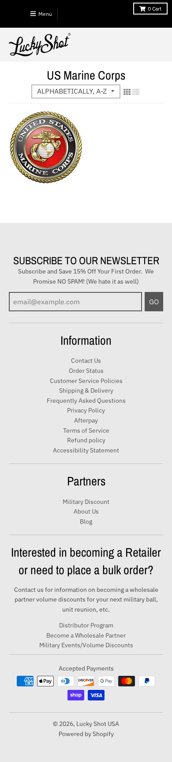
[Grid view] (127, 92)
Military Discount (86, 502)
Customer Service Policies (86, 381)
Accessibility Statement (86, 450)
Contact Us (86, 361)
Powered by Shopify (86, 734)
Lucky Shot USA (97, 724)
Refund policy (86, 440)
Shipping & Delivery (86, 390)
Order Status (86, 371)
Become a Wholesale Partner (86, 635)
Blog (86, 521)
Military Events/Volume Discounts (86, 645)
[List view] (135, 92)
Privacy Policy (86, 410)
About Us (86, 511)
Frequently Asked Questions (86, 401)
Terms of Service (86, 430)
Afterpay (86, 420)
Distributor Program (86, 625)
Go (154, 301)
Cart (154, 8)
